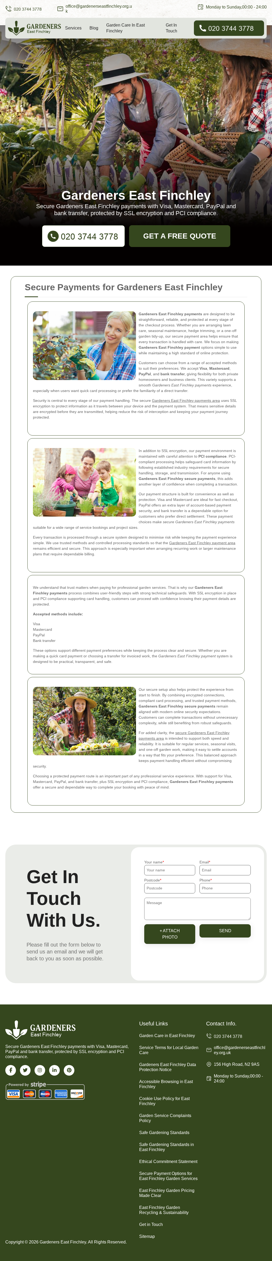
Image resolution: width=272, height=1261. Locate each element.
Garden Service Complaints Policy (165, 1118)
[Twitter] (25, 1070)
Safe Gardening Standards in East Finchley (166, 1147)
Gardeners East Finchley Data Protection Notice (167, 1067)
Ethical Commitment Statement (168, 1161)
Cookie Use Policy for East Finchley (164, 1101)
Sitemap (147, 1236)
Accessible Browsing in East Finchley (166, 1084)
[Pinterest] (69, 1070)
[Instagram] (40, 1070)
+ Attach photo (170, 933)
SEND (225, 930)
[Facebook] (10, 1070)
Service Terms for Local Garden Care (168, 1050)
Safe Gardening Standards (164, 1132)
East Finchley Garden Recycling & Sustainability (164, 1210)
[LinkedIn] (54, 1070)
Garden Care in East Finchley (125, 28)
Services (73, 28)
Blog (94, 28)
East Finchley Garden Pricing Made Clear (166, 1193)
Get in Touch (171, 28)
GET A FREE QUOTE (179, 236)
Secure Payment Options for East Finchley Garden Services (168, 1176)
